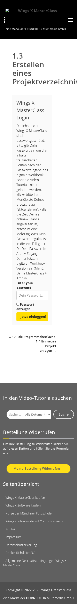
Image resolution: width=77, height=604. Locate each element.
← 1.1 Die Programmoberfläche (32, 337)
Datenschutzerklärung (21, 545)
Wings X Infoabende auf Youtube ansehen (35, 521)
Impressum (14, 537)
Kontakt (11, 529)
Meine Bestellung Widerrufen (37, 468)
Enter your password (24, 285)
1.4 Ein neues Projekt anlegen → (46, 345)
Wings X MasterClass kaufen (25, 497)
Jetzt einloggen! (33, 316)
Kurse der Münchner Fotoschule (29, 513)
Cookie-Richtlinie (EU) (20, 553)
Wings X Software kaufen (23, 505)
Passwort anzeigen (25, 306)
